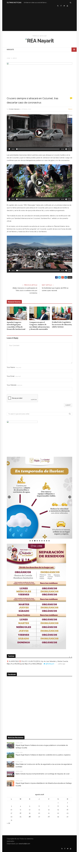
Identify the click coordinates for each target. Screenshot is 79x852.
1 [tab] (30, 540)
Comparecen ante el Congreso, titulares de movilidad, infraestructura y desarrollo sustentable (39, 325)
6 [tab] (41, 540)
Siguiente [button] (69, 497)
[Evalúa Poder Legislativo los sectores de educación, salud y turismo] (62, 313)
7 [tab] (44, 540)
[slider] (38, 149)
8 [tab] (46, 540)
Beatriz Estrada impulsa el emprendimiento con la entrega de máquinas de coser (43, 774)
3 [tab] (34, 540)
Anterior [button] (9, 497)
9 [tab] (49, 540)
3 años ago (61, 664)
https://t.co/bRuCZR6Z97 (33, 664)
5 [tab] (39, 540)
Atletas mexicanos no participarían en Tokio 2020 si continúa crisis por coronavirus (25, 290)
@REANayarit (50, 664)
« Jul (8, 823)
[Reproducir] (9, 149)
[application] (39, 132)
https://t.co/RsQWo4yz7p (15, 664)
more (70, 277)
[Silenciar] (66, 149)
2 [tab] (32, 540)
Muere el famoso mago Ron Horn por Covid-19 (36, 2)
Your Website (14, 385)
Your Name (14, 367)
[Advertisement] (39, 18)
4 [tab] (37, 540)
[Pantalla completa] (70, 149)
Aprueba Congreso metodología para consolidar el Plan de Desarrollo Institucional (16, 325)
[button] (39, 133)
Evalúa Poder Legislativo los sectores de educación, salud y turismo (62, 324)
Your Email (14, 376)
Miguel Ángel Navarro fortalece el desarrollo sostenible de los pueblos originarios (43, 755)
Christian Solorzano (14, 109)
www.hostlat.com (24, 843)
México (70, 109)
